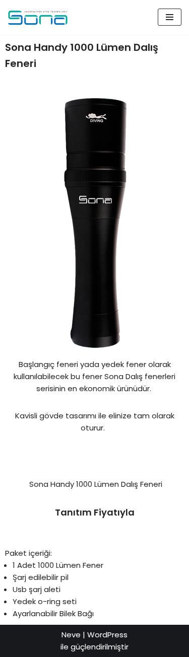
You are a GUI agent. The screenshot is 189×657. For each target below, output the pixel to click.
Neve (71, 634)
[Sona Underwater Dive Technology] (38, 17)
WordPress (107, 634)
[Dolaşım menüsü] (169, 17)
